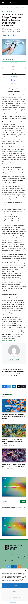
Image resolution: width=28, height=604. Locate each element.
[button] (25, 570)
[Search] (25, 2)
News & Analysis (9, 7)
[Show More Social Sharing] (19, 35)
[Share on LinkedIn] (8, 35)
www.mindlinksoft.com (8, 340)
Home (3, 7)
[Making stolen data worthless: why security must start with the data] (14, 455)
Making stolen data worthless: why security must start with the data (13, 465)
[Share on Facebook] (13, 35)
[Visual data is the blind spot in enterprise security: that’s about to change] (14, 430)
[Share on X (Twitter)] (11, 35)
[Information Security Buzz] (14, 2)
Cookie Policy (13, 602)
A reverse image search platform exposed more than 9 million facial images (13, 416)
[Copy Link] (16, 35)
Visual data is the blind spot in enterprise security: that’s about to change (13, 441)
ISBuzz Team (9, 29)
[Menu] (3, 2)
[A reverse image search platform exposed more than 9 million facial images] (14, 405)
